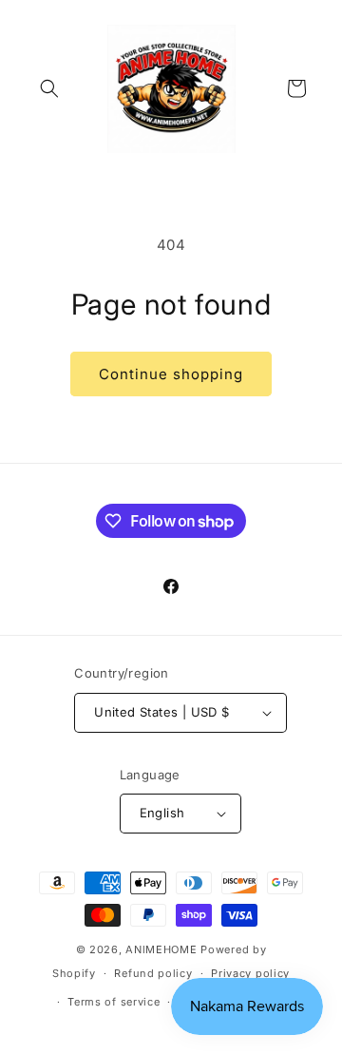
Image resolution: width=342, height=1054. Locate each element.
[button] (49, 88)
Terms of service (113, 1001)
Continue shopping (171, 374)
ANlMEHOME (161, 949)
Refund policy (153, 973)
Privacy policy (250, 973)
